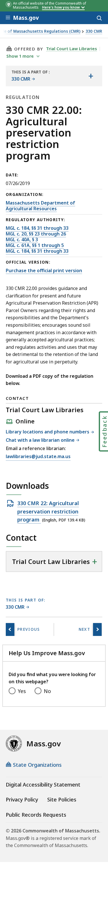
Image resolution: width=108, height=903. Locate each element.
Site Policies (61, 799)
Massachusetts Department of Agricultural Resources (40, 206)
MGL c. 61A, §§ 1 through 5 (35, 245)
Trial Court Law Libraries (71, 48)
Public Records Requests (36, 814)
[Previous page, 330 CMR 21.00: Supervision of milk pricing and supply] (10, 629)
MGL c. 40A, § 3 (22, 239)
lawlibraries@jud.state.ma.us (38, 457)
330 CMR (94, 31)
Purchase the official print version (44, 270)
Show (20, 56)
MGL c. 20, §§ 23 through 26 (36, 234)
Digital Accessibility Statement (43, 784)
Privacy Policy (22, 799)
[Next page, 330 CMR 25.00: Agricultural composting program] (97, 629)
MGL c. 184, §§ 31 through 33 (37, 228)
